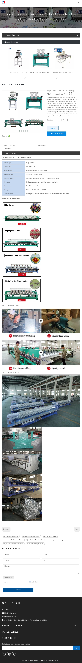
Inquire (52, 128)
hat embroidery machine (50, 536)
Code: (5, 148)
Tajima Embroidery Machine (34, 540)
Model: (6, 145)
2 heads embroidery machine (30, 536)
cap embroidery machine (10, 536)
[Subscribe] (76, 648)
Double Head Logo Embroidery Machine (41, 72)
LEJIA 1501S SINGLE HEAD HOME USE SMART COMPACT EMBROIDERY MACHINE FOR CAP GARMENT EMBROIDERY (18, 72)
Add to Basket (58, 133)
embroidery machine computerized (57, 540)
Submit (18, 590)
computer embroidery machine (12, 540)
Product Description (10, 153)
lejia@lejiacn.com (10, 613)
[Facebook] (4, 654)
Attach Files (8, 577)
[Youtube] (13, 654)
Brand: (40, 145)
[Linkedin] (9, 654)
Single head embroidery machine (13, 544)
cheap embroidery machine (35, 544)
